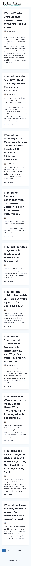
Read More (8, 66)
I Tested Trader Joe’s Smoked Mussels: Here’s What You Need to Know (15, 20)
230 (19, 550)
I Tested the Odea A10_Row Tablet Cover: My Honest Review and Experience (15, 83)
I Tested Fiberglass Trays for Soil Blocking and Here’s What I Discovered (15, 253)
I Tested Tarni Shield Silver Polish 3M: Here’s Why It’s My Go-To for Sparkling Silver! (15, 298)
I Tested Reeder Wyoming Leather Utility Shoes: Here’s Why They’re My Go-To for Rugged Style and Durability (15, 407)
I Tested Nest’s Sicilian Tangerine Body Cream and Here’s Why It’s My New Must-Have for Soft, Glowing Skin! (15, 461)
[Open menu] (27, 3)
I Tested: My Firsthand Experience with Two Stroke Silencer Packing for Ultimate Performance (14, 203)
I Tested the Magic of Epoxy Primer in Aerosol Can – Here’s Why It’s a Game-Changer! (15, 512)
